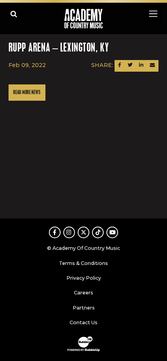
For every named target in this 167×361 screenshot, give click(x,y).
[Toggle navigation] (152, 13)
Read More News (26, 92)
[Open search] (13, 13)
